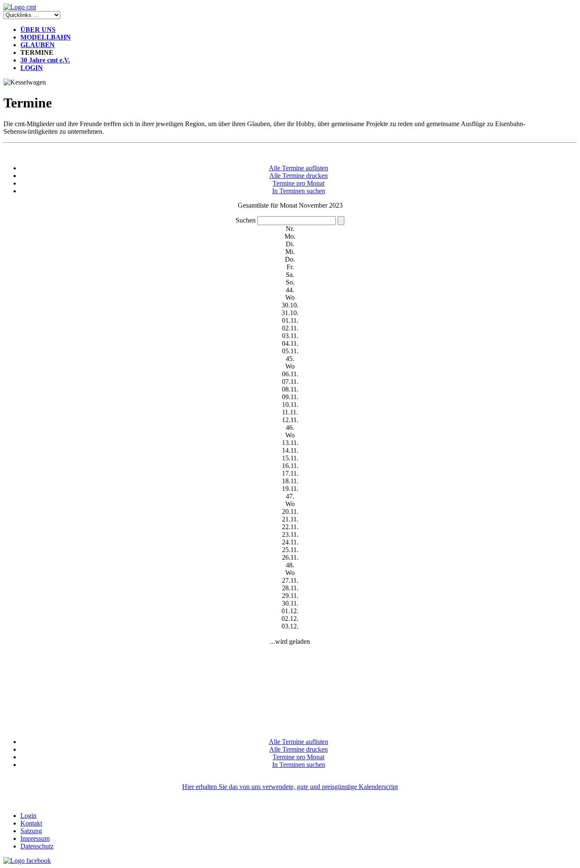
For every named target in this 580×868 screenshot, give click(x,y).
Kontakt (31, 823)
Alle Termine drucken (298, 175)
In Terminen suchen (298, 190)
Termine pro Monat (298, 183)
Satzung (31, 830)
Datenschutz (36, 846)
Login (28, 815)
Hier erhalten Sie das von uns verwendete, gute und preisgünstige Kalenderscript (290, 786)
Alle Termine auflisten (298, 168)
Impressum (35, 838)
